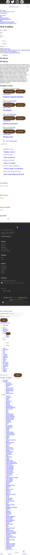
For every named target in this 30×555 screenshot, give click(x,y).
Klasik (7, 446)
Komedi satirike (9, 451)
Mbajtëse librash (9, 390)
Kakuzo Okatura (13, 141)
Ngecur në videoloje (9, 163)
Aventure (8, 402)
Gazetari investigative (11, 439)
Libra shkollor (9, 481)
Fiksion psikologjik (10, 434)
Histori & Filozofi (10, 442)
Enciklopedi (8, 421)
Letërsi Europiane (10, 465)
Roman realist (9, 521)
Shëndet (8, 529)
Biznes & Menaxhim (10, 407)
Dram (7, 412)
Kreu (4, 348)
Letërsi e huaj (9, 464)
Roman (7, 11)
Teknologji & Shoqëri (11, 537)
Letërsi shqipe (9, 473)
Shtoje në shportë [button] (7, 107)
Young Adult (9, 548)
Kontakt (5, 331)
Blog (4, 350)
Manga (7, 483)
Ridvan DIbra (13, 101)
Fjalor (7, 438)
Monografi (8, 491)
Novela (7, 495)
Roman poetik (9, 518)
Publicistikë (8, 513)
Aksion (7, 398)
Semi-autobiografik (10, 528)
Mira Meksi (12, 127)
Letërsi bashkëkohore (11, 461)
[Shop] (1, 551)
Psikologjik (8, 512)
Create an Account (8, 311)
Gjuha (4, 333)
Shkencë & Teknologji (11, 531)
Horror (7, 445)
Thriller (7, 538)
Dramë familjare (9, 414)
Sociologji (8, 534)
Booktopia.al (15, 297)
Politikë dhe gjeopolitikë (11, 507)
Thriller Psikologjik (10, 539)
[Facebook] (8, 2)
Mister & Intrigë (9, 489)
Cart (4, 352)
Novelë (7, 496)
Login (3, 320)
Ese (6, 424)
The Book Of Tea (8, 137)
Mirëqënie (8, 486)
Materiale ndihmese (10, 485)
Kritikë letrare (9, 456)
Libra (4, 11)
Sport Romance (9, 535)
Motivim (8, 493)
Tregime (8, 541)
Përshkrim (5, 55)
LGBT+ (8, 476)
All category (6, 380)
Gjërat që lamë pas (9, 157)
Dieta (7, 410)
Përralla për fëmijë (10, 500)
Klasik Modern (9, 447)
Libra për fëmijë (9, 480)
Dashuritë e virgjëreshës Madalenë (13, 97)
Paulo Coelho (13, 114)
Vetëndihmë (8, 547)
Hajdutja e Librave (9, 152)
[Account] (8, 551)
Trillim (7, 542)
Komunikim (8, 452)
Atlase (7, 399)
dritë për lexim (9, 384)
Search (18, 375)
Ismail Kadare (7, 48)
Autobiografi (9, 401)
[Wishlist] (23, 551)
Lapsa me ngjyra (9, 388)
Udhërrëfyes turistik (10, 544)
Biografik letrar (9, 406)
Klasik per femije (10, 449)
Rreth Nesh (5, 330)
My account (5, 362)
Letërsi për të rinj (10, 472)
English (7, 336)
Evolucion (8, 428)
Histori (7, 441)
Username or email (5, 313)
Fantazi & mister (9, 432)
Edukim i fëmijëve (10, 417)
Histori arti (8, 443)
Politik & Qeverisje (10, 504)
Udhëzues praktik (10, 546)
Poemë (7, 502)
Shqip (6, 51)
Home (1, 11)
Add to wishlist (9, 91)
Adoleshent (8, 397)
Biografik (8, 404)
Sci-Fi (7, 526)
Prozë (7, 509)
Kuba (7, 386)
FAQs (4, 358)
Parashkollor (9, 499)
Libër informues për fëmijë (12, 477)
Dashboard (5, 357)
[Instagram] (17, 2)
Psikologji (8, 511)
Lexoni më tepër (6, 94)
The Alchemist (7, 110)
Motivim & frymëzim (11, 494)
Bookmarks (8, 382)
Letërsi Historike (9, 469)
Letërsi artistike (9, 460)
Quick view (20, 91)
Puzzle (7, 391)
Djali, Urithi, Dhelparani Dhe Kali (14, 174)
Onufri (9, 50)
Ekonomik (8, 420)
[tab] (16, 55)
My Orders (5, 364)
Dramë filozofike (10, 415)
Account (9, 553)
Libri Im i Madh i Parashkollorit (13, 168)
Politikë (7, 506)
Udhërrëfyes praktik (25, 50)
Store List (5, 368)
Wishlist (24, 553)
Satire (7, 525)
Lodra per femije (9, 389)
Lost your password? (5, 322)
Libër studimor (9, 478)
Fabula (7, 429)
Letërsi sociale (9, 474)
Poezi (7, 503)
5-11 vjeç (8, 395)
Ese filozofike (9, 425)
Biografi (8, 403)
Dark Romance (9, 408)
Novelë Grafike (9, 498)
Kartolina (8, 385)
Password (2, 316)
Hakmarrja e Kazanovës (10, 123)
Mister (7, 487)
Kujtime (8, 458)
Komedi (8, 450)
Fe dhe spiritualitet (10, 433)
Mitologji (8, 490)
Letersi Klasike (9, 471)
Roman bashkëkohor (10, 516)
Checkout (5, 354)
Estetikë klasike (9, 426)
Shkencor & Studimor (11, 533)
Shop (1, 553)
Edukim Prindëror (10, 419)
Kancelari (5, 329)
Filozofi (7, 436)
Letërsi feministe (9, 467)
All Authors (5, 349)
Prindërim (8, 508)
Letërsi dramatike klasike (11, 463)
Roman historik (9, 517)
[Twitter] (12, 2)
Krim (7, 455)
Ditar (7, 411)
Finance (7, 437)
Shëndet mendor (9, 530)
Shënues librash (9, 393)
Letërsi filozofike (10, 468)
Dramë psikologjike (10, 416)
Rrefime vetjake (9, 524)
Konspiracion (9, 454)
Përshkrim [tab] (4, 58)
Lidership (8, 482)
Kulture (7, 459)
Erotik (7, 423)
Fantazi (7, 430)
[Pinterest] (22, 2)
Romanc (8, 522)
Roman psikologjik (10, 520)
